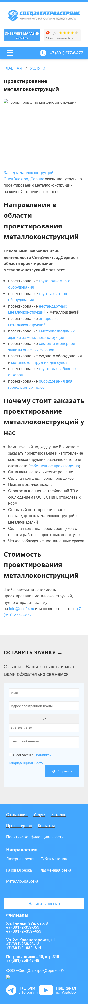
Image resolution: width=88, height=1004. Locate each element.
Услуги (39, 814)
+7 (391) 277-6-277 (66, 53)
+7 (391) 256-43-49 (22, 960)
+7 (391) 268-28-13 (22, 944)
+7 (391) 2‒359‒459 (23, 931)
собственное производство (54, 465)
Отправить (64, 771)
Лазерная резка (20, 859)
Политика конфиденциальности (35, 837)
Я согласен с (30, 758)
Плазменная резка (54, 870)
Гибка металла (54, 859)
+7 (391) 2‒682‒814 (23, 948)
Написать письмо (44, 903)
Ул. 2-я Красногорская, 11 (30, 940)
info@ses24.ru (21, 608)
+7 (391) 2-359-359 (22, 927)
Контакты (46, 825)
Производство (19, 825)
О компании (17, 814)
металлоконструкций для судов (39, 362)
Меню (10, 53)
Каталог (58, 814)
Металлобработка (22, 881)
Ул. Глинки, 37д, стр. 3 (27, 923)
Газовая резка (19, 870)
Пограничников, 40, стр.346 (32, 956)
